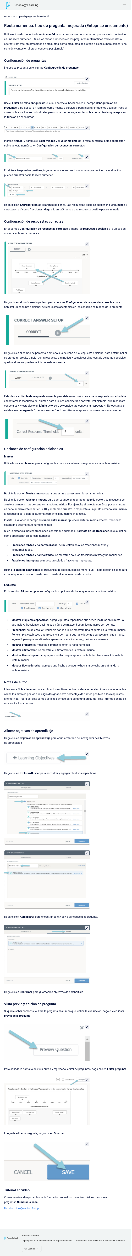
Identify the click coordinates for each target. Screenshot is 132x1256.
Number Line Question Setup (21, 1208)
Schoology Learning (26, 5)
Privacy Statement (30, 1235)
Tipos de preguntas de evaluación (33, 16)
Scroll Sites (96, 1240)
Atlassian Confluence (115, 1240)
